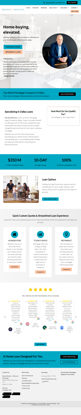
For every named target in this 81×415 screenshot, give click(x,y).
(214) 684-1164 (6, 390)
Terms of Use (26, 386)
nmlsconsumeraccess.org (48, 379)
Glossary (24, 378)
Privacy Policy (26, 388)
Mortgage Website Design (36, 404)
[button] (54, 2)
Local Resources (26, 381)
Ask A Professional (27, 376)
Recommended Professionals (30, 383)
